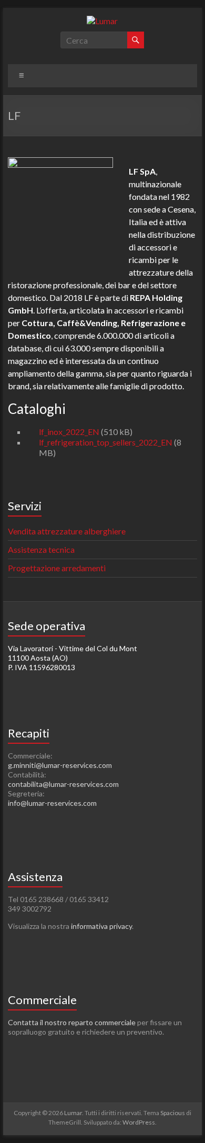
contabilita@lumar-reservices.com (63, 784)
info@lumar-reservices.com (52, 802)
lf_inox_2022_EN (69, 432)
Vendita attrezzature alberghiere (67, 531)
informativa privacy (101, 926)
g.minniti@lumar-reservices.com (60, 765)
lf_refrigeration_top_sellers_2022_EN (105, 442)
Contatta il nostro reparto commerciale (72, 1022)
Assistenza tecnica (41, 549)
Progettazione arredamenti (57, 568)
